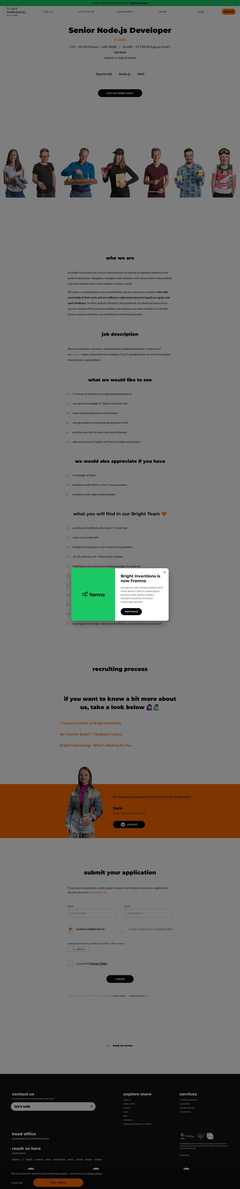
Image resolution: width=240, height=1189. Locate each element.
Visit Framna (131, 611)
